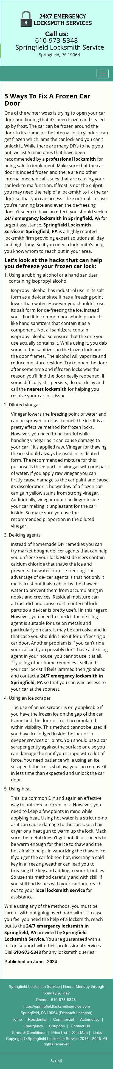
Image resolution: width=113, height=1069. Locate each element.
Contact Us (80, 1026)
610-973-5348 (56, 40)
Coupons (57, 1026)
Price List (59, 1032)
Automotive (90, 1019)
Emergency (33, 1026)
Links (97, 1032)
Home (17, 1019)
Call (58, 1061)
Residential (37, 1019)
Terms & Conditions (28, 1032)
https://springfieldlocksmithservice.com (56, 1006)
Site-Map (80, 1032)
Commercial (63, 1019)
